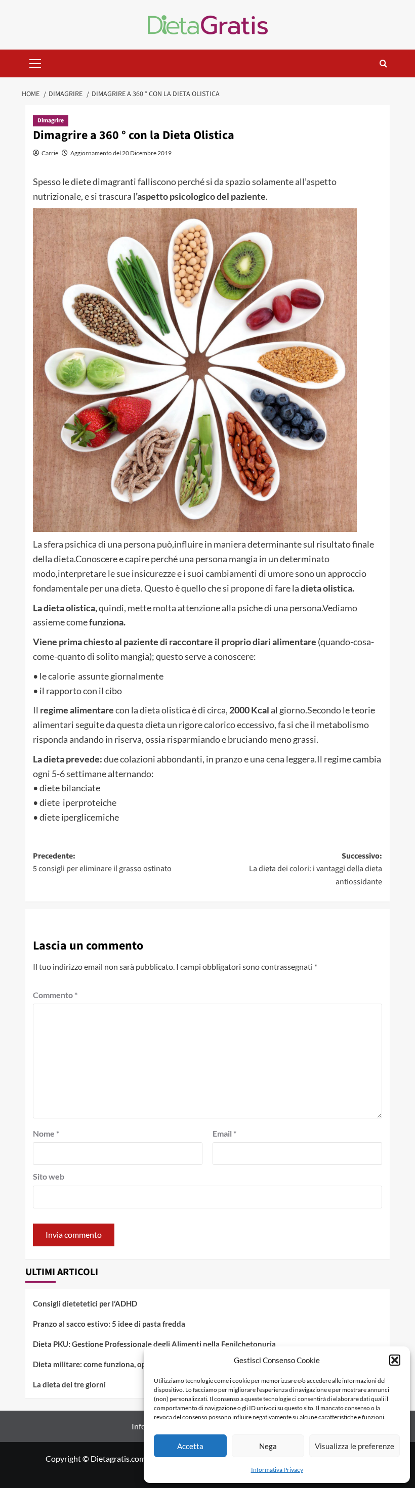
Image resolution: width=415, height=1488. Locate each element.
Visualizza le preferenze (354, 1446)
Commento (55, 995)
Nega (268, 1446)
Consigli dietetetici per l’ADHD (85, 1303)
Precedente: (102, 862)
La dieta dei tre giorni (69, 1384)
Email (224, 1133)
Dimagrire (50, 120)
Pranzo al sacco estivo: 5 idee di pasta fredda (109, 1323)
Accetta (190, 1446)
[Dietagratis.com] (208, 23)
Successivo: (315, 868)
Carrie (50, 153)
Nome (46, 1133)
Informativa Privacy (277, 1469)
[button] (395, 1360)
